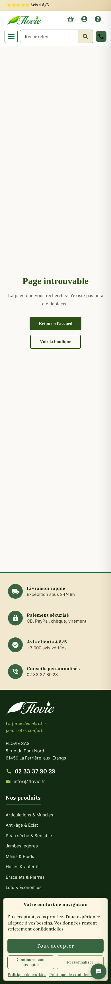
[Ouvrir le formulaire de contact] (98, 971)
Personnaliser (80, 962)
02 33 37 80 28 (35, 771)
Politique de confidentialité (74, 974)
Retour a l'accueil (55, 323)
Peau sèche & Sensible (29, 835)
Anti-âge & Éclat (22, 825)
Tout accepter (55, 945)
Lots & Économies (24, 887)
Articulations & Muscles (29, 815)
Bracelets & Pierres (25, 877)
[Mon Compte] (84, 20)
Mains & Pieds (20, 856)
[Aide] (98, 20)
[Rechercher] (85, 36)
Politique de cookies (27, 974)
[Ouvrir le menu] (11, 36)
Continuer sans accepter (31, 962)
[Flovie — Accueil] (24, 20)
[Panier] (70, 20)
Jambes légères (22, 846)
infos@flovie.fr (29, 781)
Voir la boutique (55, 341)
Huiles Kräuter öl (23, 866)
